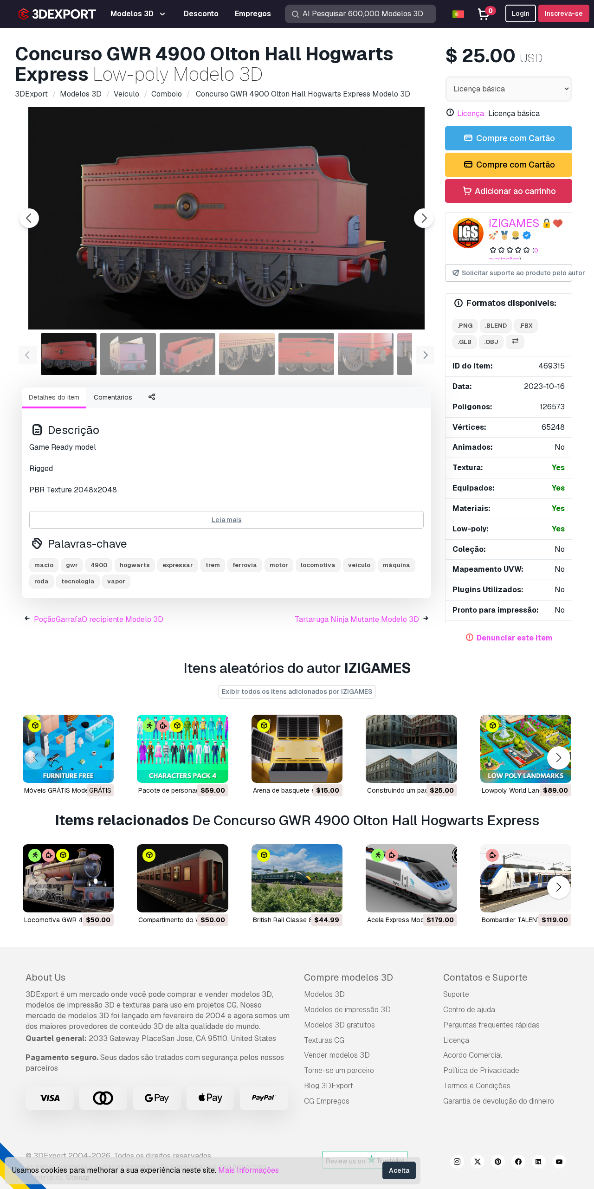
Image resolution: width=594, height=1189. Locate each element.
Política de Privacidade (481, 1070)
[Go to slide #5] (306, 354)
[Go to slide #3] (187, 354)
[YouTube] (559, 1163)
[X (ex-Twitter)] (477, 1163)
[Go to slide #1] (69, 354)
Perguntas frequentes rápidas (491, 1025)
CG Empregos (326, 1101)
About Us (45, 977)
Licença (456, 1040)
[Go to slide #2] (128, 354)
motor (279, 565)
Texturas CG (324, 1040)
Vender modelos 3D (337, 1055)
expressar (177, 565)
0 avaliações (513, 254)
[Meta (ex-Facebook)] (518, 1163)
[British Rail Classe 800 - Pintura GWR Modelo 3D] (297, 878)
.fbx (526, 326)
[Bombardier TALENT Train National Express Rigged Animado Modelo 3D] (525, 878)
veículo (359, 565)
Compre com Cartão (514, 138)
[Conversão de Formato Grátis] (515, 342)
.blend (496, 326)
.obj (491, 342)
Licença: (471, 113)
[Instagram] (457, 1163)
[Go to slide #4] (247, 354)
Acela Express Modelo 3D (405, 920)
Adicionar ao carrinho (514, 191)
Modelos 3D (324, 994)
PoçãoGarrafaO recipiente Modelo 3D (98, 619)
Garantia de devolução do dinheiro (498, 1101)
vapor (116, 581)
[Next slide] (423, 218)
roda (41, 581)
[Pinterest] (498, 1163)
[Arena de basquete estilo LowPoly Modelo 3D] (297, 749)
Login (520, 13)
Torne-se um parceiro (339, 1070)
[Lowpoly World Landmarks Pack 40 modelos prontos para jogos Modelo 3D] (525, 749)
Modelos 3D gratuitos (339, 1025)
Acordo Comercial (472, 1055)
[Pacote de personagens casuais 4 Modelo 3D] (182, 749)
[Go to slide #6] (366, 354)
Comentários (113, 397)
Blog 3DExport (328, 1086)
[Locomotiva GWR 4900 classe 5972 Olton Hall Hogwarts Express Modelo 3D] (68, 878)
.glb (464, 342)
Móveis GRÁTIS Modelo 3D (64, 790)
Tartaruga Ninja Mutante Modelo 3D (357, 619)
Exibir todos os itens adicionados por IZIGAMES (297, 691)
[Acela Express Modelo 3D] (411, 878)
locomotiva (318, 565)
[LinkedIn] (538, 1163)
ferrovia (244, 565)
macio (43, 565)
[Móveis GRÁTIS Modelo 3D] (68, 749)
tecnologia (78, 581)
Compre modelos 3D (348, 977)
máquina (396, 565)
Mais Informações (248, 1170)
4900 (98, 565)
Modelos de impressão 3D (347, 1010)
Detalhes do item (54, 397)
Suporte (456, 994)
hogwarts (135, 565)
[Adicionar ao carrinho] (195, 770)
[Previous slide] (29, 218)
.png (465, 326)
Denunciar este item (515, 638)
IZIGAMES (514, 223)
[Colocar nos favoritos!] (100, 770)
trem (213, 565)
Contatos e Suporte (485, 977)
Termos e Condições (476, 1086)
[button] (558, 758)
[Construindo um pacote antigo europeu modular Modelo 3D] (411, 749)
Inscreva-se (564, 13)
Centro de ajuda (469, 1010)
